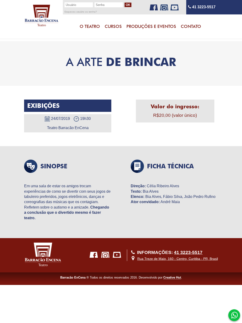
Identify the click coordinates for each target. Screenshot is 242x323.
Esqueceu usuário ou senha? (81, 12)
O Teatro (90, 26)
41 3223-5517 (203, 7)
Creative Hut (172, 277)
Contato (191, 26)
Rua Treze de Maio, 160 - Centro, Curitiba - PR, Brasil (177, 259)
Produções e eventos (151, 26)
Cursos (113, 26)
